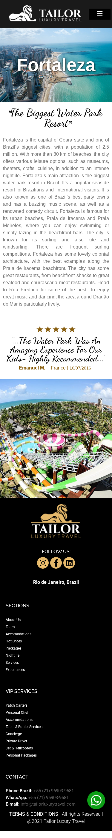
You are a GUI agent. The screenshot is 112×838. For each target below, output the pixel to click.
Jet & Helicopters (19, 748)
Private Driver (16, 741)
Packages (14, 648)
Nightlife (12, 655)
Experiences (15, 670)
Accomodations (18, 634)
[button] (100, 14)
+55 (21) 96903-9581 (53, 790)
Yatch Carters (16, 705)
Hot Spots (14, 641)
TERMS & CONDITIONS (33, 814)
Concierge (14, 734)
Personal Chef (17, 712)
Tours (10, 627)
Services (12, 663)
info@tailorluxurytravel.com (48, 804)
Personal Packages (21, 755)
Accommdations (19, 720)
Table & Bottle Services (24, 727)
